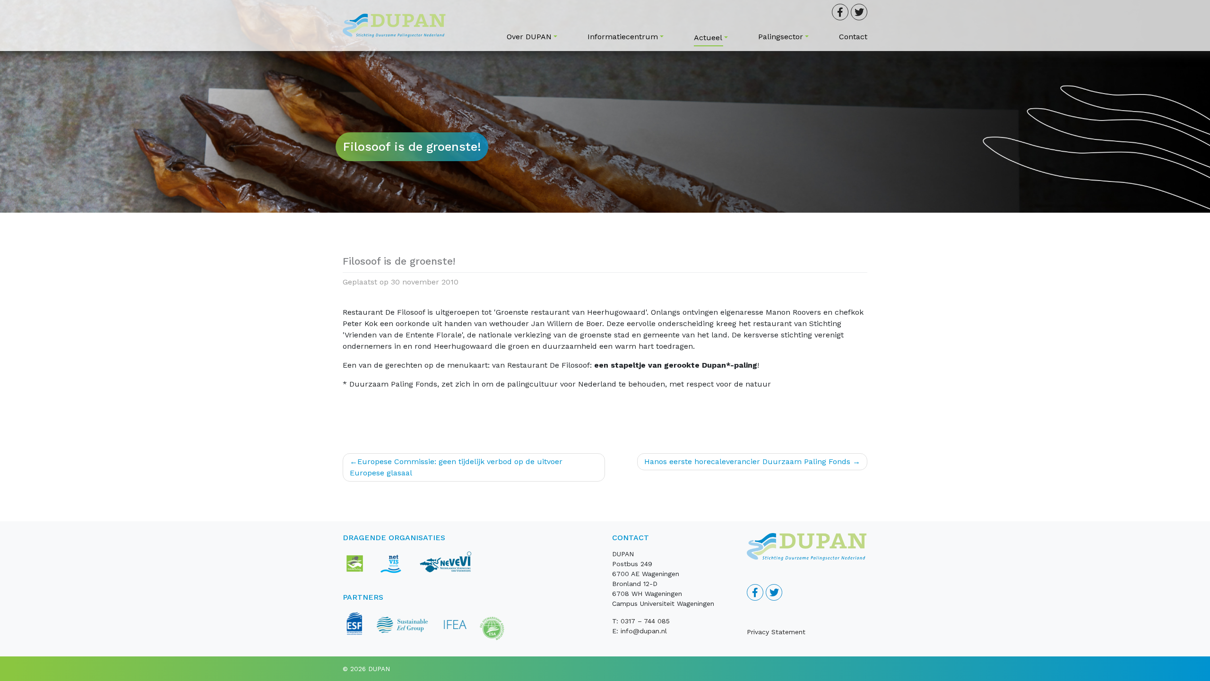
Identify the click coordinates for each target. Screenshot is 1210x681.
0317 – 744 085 (645, 621)
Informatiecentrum (623, 36)
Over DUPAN (529, 36)
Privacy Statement (776, 632)
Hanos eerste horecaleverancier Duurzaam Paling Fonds (747, 461)
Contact (853, 36)
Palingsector (780, 36)
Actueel (708, 37)
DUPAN (379, 668)
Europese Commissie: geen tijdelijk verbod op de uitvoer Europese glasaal (456, 467)
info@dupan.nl (644, 631)
